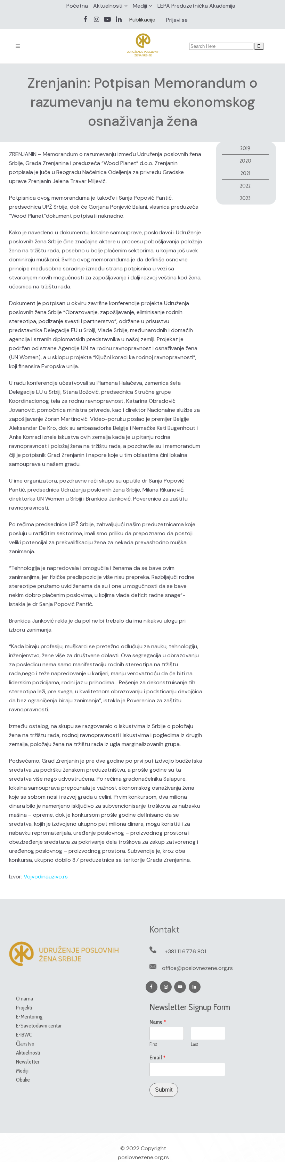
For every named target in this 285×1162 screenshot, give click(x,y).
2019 (245, 148)
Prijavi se (177, 20)
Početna (77, 5)
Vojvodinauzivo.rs (46, 876)
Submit (163, 1090)
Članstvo (25, 1043)
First (153, 1044)
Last (194, 1044)
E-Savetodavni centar (39, 1025)
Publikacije (142, 19)
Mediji (140, 5)
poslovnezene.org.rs (143, 1157)
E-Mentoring (29, 1016)
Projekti (24, 1007)
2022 (245, 185)
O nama (24, 998)
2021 (245, 173)
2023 (245, 198)
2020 (245, 160)
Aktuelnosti (107, 5)
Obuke (23, 1079)
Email (157, 1057)
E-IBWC (24, 1034)
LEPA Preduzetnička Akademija (196, 5)
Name (157, 1021)
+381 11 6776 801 (185, 951)
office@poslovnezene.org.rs (197, 968)
